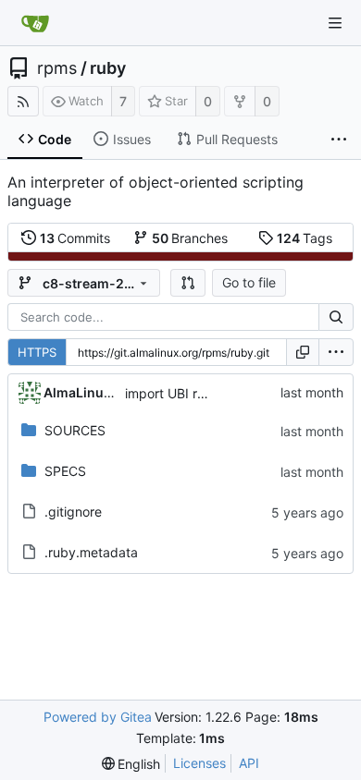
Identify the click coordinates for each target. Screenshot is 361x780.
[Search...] (336, 317)
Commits (75, 238)
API (249, 763)
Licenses (199, 763)
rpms (57, 68)
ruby (108, 68)
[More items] (339, 139)
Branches (190, 238)
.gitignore (73, 511)
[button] (187, 283)
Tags (305, 238)
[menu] (336, 352)
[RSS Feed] (23, 101)
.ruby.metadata (91, 552)
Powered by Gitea (98, 717)
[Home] (35, 23)
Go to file (249, 282)
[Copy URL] (302, 352)
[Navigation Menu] (335, 23)
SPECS (65, 471)
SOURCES (75, 430)
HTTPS (37, 352)
